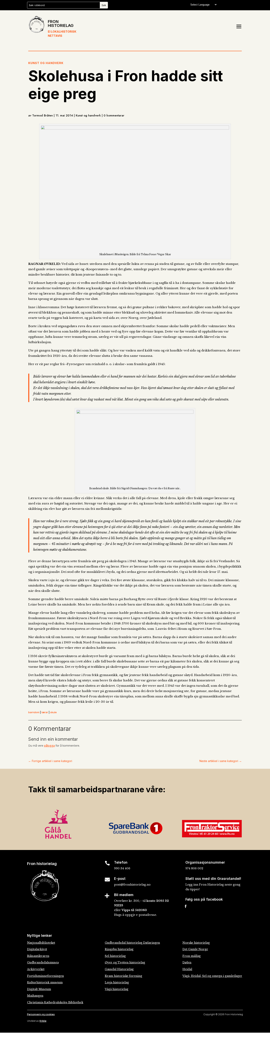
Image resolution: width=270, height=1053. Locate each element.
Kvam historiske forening (123, 976)
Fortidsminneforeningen (45, 976)
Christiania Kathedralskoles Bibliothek (55, 1002)
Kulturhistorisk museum (45, 982)
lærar (45, 712)
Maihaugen (35, 995)
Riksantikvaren (38, 956)
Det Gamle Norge (195, 949)
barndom (33, 712)
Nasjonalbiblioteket (41, 942)
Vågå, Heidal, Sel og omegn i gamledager (212, 976)
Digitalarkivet (37, 949)
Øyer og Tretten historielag (125, 962)
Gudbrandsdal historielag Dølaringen (132, 942)
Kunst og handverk (45, 63)
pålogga (49, 745)
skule (53, 712)
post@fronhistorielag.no (132, 884)
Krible (43, 1020)
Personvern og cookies (41, 1014)
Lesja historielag (117, 982)
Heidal (187, 969)
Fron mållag (191, 956)
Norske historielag (196, 942)
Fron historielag (61, 23)
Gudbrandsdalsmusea (43, 962)
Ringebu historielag (119, 949)
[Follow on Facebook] (185, 906)
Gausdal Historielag (119, 969)
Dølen (186, 962)
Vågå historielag (116, 989)
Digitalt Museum (39, 989)
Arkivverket (35, 969)
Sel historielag (115, 956)
